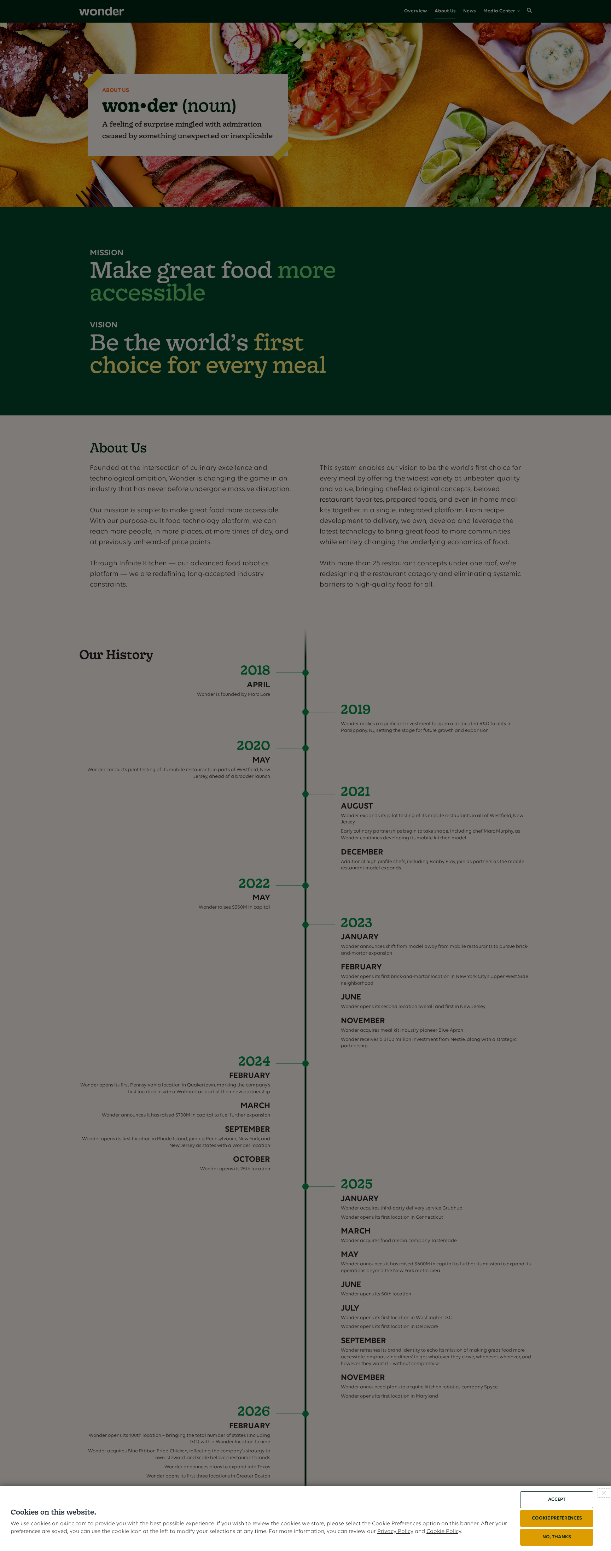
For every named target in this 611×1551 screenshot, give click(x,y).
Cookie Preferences (557, 1518)
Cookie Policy (443, 1531)
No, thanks (556, 1537)
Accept (556, 1499)
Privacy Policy (395, 1531)
